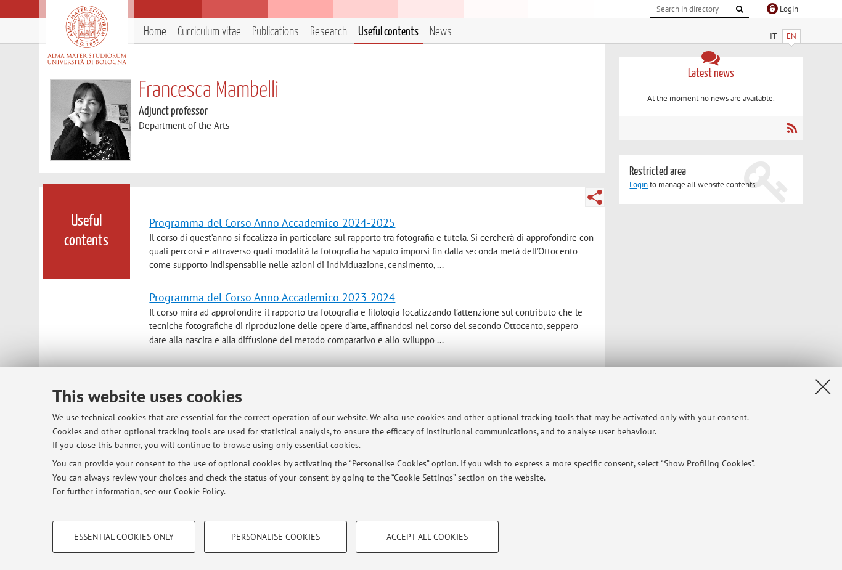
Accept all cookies (427, 536)
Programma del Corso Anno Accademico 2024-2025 (272, 222)
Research (328, 32)
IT (773, 36)
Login (638, 184)
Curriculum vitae (209, 32)
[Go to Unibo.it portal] (86, 35)
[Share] (595, 197)
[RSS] (791, 128)
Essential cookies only (124, 536)
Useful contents (388, 32)
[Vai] (739, 9)
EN (791, 36)
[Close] (823, 386)
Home (155, 32)
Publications (275, 32)
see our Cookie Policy (184, 491)
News (441, 32)
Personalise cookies (275, 536)
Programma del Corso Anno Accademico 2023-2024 (272, 297)
